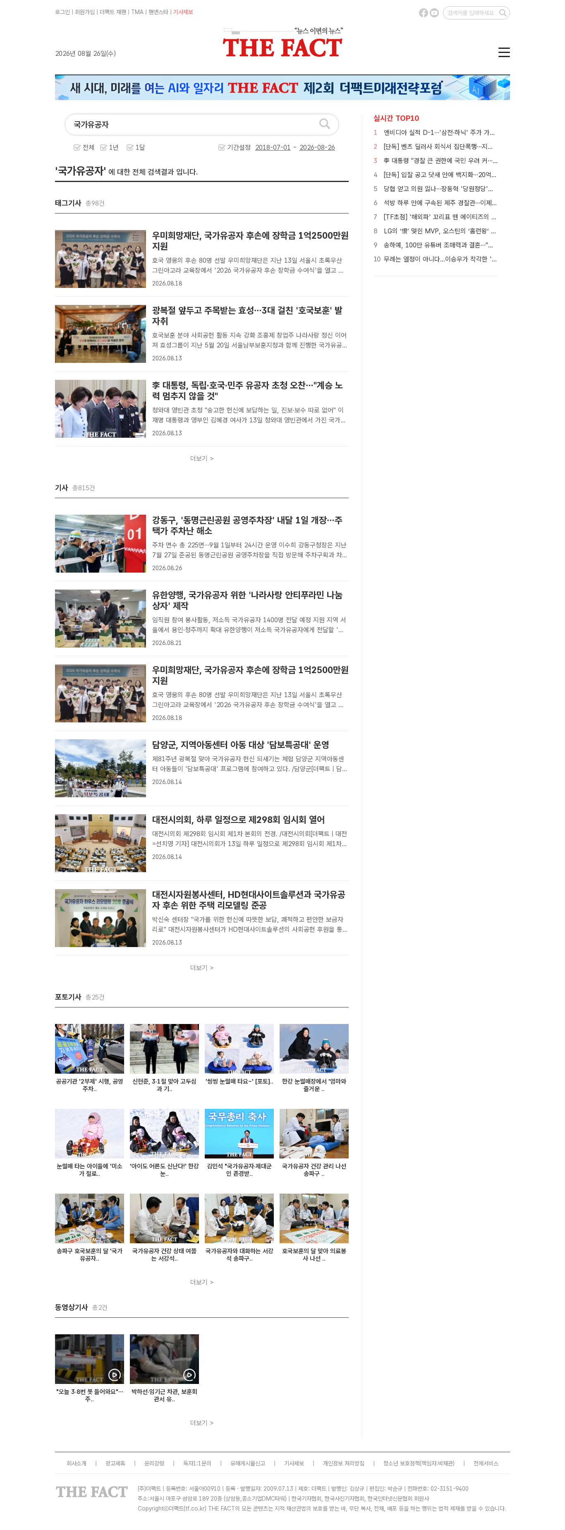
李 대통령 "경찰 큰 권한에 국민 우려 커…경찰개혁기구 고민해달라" (472, 161)
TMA (137, 12)
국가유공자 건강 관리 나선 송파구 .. (314, 1170)
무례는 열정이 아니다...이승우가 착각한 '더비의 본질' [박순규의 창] (473, 259)
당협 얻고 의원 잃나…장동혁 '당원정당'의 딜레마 (448, 189)
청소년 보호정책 (401, 1463)
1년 (114, 147)
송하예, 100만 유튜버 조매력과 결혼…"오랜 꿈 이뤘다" (456, 245)
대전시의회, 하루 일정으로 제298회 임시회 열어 (238, 819)
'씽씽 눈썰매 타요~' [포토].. (239, 1081)
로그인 (62, 12)
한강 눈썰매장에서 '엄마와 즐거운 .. (314, 1085)
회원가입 (85, 12)
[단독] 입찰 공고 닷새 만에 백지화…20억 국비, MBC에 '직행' (466, 175)
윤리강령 (154, 1463)
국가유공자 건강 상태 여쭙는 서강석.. (164, 1254)
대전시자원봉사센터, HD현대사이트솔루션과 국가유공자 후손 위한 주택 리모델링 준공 (248, 900)
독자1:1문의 (197, 1463)
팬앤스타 (158, 12)
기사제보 (183, 12)
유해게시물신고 (247, 1463)
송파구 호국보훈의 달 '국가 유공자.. (89, 1254)
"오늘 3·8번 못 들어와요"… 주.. (89, 1395)
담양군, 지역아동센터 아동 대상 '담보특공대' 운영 (240, 744)
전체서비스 (486, 1463)
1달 (140, 147)
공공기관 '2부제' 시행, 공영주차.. (89, 1085)
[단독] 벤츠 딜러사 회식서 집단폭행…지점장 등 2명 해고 (458, 147)
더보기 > (202, 459)
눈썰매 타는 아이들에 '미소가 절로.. (89, 1170)
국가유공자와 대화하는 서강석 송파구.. (239, 1254)
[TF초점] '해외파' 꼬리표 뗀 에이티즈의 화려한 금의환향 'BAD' (469, 217)
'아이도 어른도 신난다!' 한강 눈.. (164, 1170)
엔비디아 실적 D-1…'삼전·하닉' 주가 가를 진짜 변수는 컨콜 (463, 133)
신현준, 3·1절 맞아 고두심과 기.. (164, 1085)
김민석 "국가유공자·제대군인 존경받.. (239, 1170)
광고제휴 (115, 1463)
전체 (88, 147)
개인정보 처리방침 (343, 1463)
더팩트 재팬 (113, 12)
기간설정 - (263, 147)
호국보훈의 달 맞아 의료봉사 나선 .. (314, 1254)
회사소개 (76, 1463)
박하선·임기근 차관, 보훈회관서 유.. (164, 1395)
